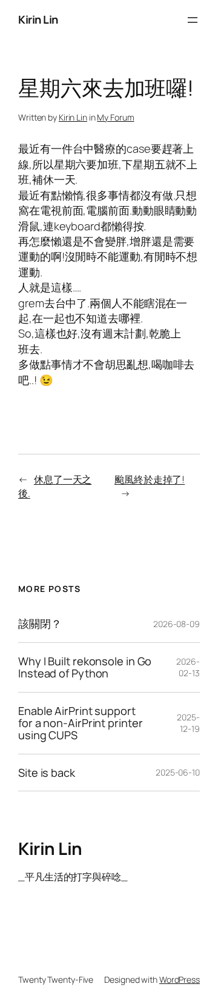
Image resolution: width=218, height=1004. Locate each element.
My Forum (115, 117)
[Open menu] (192, 20)
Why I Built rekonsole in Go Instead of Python (84, 667)
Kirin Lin (38, 19)
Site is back (46, 772)
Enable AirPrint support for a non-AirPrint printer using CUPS (80, 723)
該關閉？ (40, 623)
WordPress (179, 979)
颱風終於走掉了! (149, 479)
